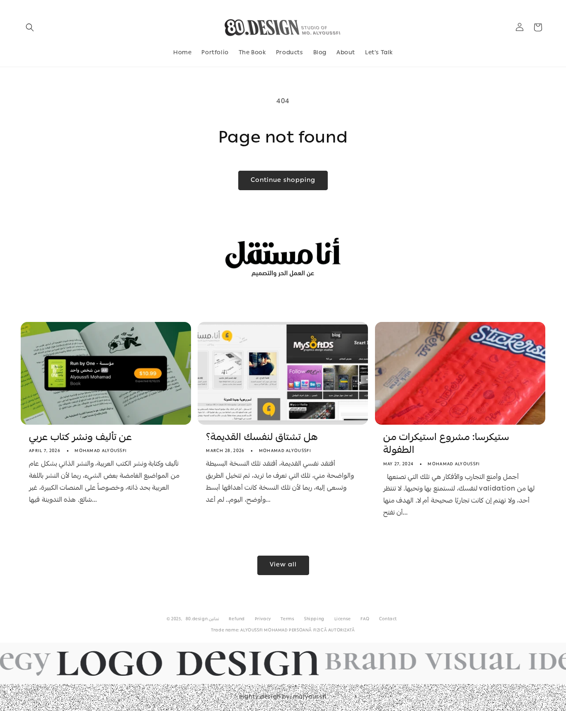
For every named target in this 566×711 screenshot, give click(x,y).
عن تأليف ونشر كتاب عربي (80, 438)
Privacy (263, 619)
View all (283, 565)
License (342, 619)
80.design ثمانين (202, 619)
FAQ (364, 619)
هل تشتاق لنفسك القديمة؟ (262, 438)
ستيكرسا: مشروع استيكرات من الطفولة (446, 444)
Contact (388, 619)
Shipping (314, 619)
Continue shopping (283, 181)
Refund (237, 619)
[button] (30, 27)
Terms (287, 619)
